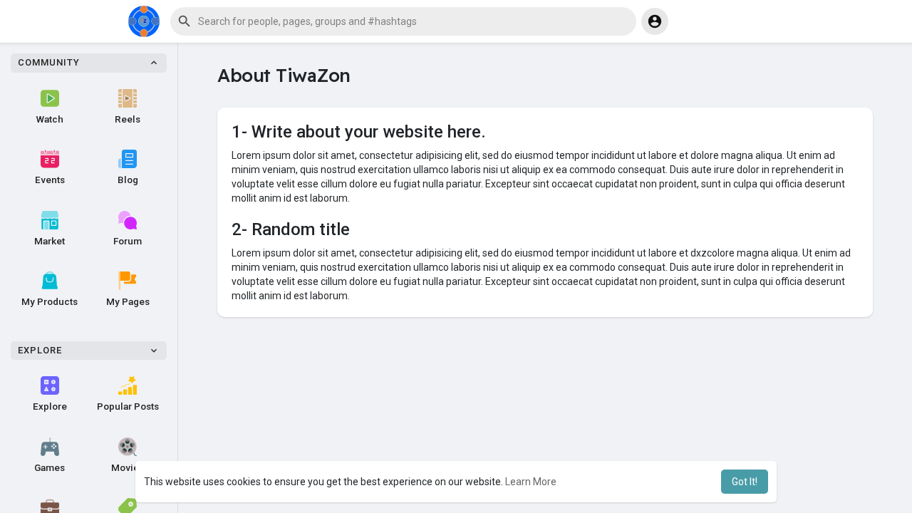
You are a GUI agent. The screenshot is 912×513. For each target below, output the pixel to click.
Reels (127, 119)
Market (49, 241)
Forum (127, 241)
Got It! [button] (744, 481)
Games (49, 467)
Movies (127, 467)
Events (50, 179)
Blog (128, 179)
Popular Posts (128, 406)
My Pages (128, 301)
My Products (49, 301)
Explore (50, 406)
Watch (49, 119)
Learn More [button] (530, 481)
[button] (403, 21)
